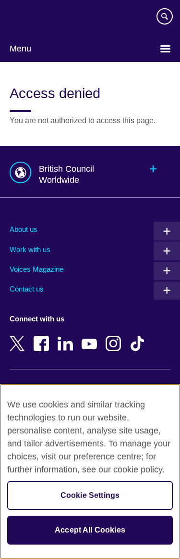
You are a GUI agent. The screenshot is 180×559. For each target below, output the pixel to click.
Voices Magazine (36, 269)
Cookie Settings (90, 495)
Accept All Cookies (90, 530)
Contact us (27, 289)
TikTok (139, 336)
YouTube (91, 336)
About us (23, 229)
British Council (34, 18)
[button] (90, 172)
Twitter (19, 336)
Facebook (43, 336)
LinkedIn (67, 336)
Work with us (30, 249)
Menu (20, 48)
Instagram (115, 336)
